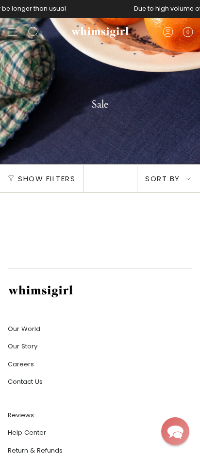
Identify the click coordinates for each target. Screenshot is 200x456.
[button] (175, 431)
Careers (21, 364)
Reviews (21, 415)
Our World (24, 328)
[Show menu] (12, 32)
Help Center (27, 432)
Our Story (22, 346)
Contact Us (25, 381)
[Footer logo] (40, 291)
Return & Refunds (35, 450)
